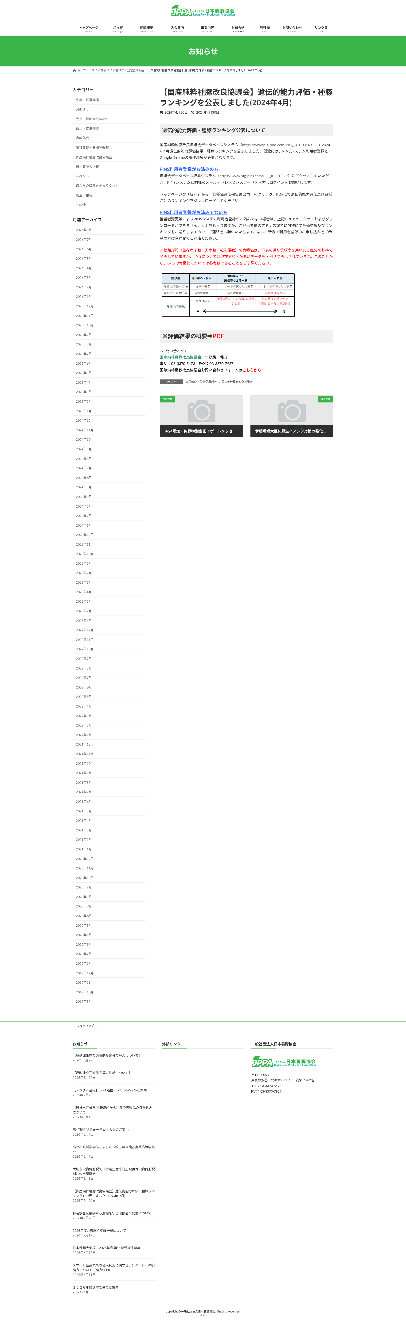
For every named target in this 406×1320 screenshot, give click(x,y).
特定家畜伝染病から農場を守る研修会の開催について (112, 1213)
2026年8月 (84, 230)
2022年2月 (84, 725)
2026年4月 (84, 268)
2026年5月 (84, 258)
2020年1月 (84, 963)
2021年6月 (84, 801)
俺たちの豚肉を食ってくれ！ (97, 186)
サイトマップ (85, 1025)
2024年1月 (84, 525)
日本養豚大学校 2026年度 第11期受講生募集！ (108, 1248)
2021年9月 (84, 773)
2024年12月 (85, 420)
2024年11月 (85, 430)
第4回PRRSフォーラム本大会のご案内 (101, 1130)
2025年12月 (85, 306)
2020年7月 (84, 906)
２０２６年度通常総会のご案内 (96, 1287)
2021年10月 (85, 763)
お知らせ (82, 109)
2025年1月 (84, 411)
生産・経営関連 (87, 100)
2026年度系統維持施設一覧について (99, 1231)
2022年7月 (84, 678)
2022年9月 (84, 659)
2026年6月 (84, 249)
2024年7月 (84, 468)
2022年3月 (84, 716)
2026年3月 (84, 277)
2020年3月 (84, 944)
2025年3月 (84, 392)
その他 (81, 205)
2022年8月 (84, 668)
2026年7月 (84, 239)
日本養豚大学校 (87, 166)
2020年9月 (84, 887)
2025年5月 (84, 373)
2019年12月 (85, 973)
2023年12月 (85, 535)
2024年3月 (84, 506)
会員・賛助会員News (91, 119)
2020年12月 (85, 859)
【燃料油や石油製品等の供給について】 (102, 1073)
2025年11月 (85, 316)
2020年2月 (84, 954)
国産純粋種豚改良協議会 (237, 381)
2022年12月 (85, 630)
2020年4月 (84, 935)
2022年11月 (85, 640)
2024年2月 (84, 516)
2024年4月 (84, 497)
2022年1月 (84, 735)
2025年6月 (84, 363)
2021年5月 (84, 811)
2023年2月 (84, 611)
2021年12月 (85, 744)
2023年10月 (85, 554)
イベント (82, 176)
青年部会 (82, 138)
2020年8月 (84, 897)
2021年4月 (84, 821)
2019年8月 (84, 1002)
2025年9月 (84, 335)
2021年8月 (84, 782)
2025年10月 (85, 325)
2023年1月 (84, 621)
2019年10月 (85, 992)
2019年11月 (85, 982)
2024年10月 (85, 440)
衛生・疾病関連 (87, 128)
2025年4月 (84, 382)
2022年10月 (85, 649)
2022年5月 (84, 697)
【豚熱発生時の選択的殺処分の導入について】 (107, 1056)
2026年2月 (84, 287)
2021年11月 (85, 754)
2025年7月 (84, 354)
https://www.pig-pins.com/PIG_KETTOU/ (276, 144)
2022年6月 (84, 687)
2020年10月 (85, 878)
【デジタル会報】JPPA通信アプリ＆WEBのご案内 (110, 1090)
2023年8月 (84, 563)
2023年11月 (85, 544)
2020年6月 (84, 916)
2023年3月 (84, 602)
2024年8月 (84, 459)
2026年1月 (84, 297)
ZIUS (203, 1314)
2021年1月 (84, 849)
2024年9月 (84, 449)
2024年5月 (84, 487)
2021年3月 (84, 830)
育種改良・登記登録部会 (201, 381)
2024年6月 (84, 478)
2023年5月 (84, 582)
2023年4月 (84, 592)
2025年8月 (84, 344)
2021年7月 (84, 792)
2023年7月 (84, 573)
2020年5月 (84, 925)
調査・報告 (84, 195)
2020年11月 (85, 868)
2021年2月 (84, 840)
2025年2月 (84, 401)
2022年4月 (84, 706)
